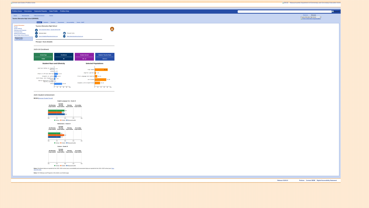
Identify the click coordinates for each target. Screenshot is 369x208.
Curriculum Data (18, 31)
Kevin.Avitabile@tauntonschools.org (48, 36)
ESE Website (19, 39)
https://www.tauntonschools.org (75, 36)
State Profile (53, 11)
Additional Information (20, 33)
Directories (28, 11)
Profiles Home (17, 11)
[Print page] (112, 26)
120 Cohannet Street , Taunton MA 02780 (49, 29)
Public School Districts (39, 15)
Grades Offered (18, 28)
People (15, 27)
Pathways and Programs (20, 30)
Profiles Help (64, 11)
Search (15, 15)
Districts (305, 15)
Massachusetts (25, 15)
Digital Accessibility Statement (327, 180)
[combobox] (285, 11)
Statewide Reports (40, 11)
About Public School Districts (21, 35)
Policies (301, 180)
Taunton (51, 15)
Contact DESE (310, 180)
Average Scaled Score (45, 98)
